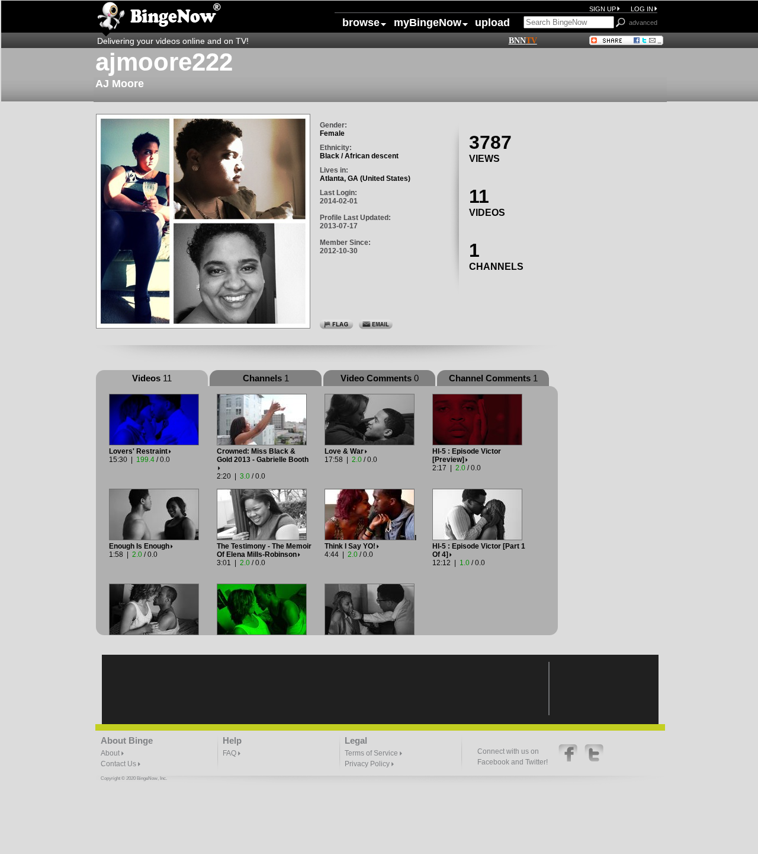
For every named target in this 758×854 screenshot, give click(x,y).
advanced (643, 22)
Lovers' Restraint (138, 451)
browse (361, 22)
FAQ (230, 753)
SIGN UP (602, 8)
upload (492, 22)
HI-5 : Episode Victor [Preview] (466, 455)
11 (479, 196)
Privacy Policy (368, 764)
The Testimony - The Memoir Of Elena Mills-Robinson (264, 550)
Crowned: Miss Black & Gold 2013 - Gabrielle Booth (263, 455)
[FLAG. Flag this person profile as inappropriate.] (337, 324)
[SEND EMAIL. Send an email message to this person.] (376, 324)
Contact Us (119, 764)
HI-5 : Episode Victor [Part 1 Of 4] (478, 550)
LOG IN (642, 8)
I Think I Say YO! (370, 542)
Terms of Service (372, 753)
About (111, 753)
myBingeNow (423, 22)
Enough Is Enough (139, 546)
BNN (523, 40)
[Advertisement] (617, 279)
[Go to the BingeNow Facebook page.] (568, 759)
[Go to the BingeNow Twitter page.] (593, 759)
